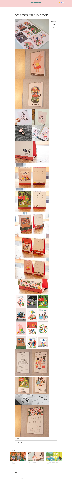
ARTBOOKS (17, 438)
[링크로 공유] (24, 442)
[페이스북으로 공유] (15, 442)
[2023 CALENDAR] (36, 456)
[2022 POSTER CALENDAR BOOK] (54, 456)
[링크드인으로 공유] (21, 442)
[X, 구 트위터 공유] (18, 442)
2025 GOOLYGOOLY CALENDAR (15, 463)
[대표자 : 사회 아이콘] (63, 2)
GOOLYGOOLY (36, 2)
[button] (21, 5)
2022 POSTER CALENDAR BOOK (53, 463)
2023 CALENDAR (33, 462)
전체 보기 (60, 449)
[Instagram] (59, 2)
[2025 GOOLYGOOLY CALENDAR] (18, 456)
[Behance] (61, 2)
